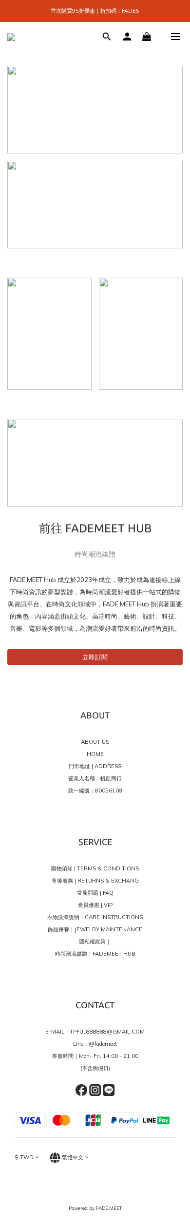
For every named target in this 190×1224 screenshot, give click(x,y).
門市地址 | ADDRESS (95, 766)
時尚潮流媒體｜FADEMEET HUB (95, 953)
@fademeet (103, 1043)
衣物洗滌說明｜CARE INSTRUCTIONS (95, 917)
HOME (95, 754)
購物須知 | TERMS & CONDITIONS (95, 868)
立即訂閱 (95, 657)
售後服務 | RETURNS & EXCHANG (95, 880)
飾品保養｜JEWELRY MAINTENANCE (95, 929)
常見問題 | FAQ (95, 892)
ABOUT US (95, 741)
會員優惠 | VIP (95, 905)
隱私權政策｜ (95, 941)
